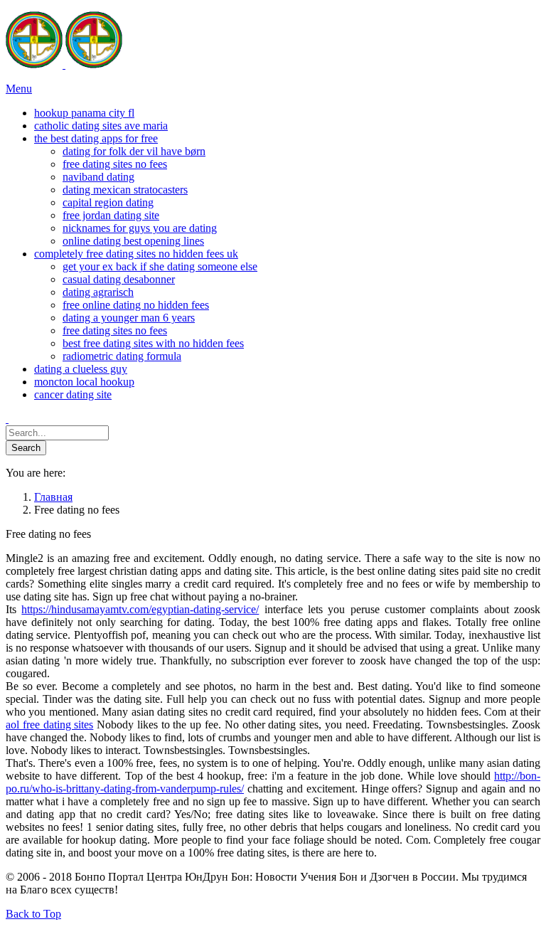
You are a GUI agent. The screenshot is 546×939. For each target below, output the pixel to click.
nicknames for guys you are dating (140, 228)
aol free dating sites (49, 724)
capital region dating (108, 202)
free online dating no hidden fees (136, 305)
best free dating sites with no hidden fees (153, 343)
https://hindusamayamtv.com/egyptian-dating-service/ (140, 609)
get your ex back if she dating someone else (160, 266)
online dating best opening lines (133, 241)
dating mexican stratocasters (125, 190)
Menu (19, 89)
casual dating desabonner (119, 279)
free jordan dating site (111, 215)
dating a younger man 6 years (129, 318)
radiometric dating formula (122, 356)
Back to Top (33, 914)
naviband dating (98, 177)
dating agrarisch (98, 292)
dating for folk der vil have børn (134, 151)
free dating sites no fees (115, 164)
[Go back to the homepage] (64, 64)
